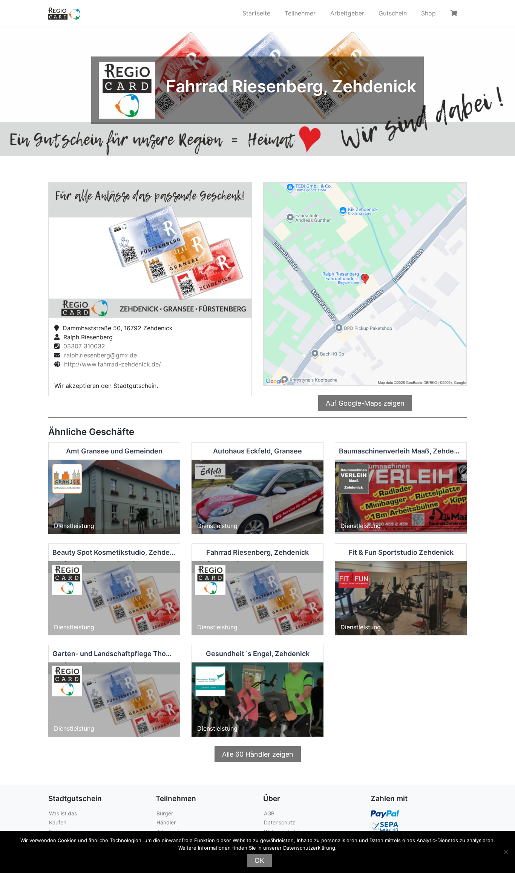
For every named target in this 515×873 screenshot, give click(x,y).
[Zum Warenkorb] (455, 13)
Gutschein (393, 13)
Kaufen (57, 822)
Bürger (164, 813)
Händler (166, 822)
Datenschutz (279, 822)
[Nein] (505, 852)
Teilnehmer (300, 13)
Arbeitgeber (347, 13)
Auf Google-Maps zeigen (365, 403)
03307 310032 (82, 346)
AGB (269, 813)
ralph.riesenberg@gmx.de (98, 355)
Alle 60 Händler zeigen (257, 754)
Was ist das (63, 813)
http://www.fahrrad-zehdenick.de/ (110, 364)
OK (259, 860)
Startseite (256, 13)
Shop (428, 13)
